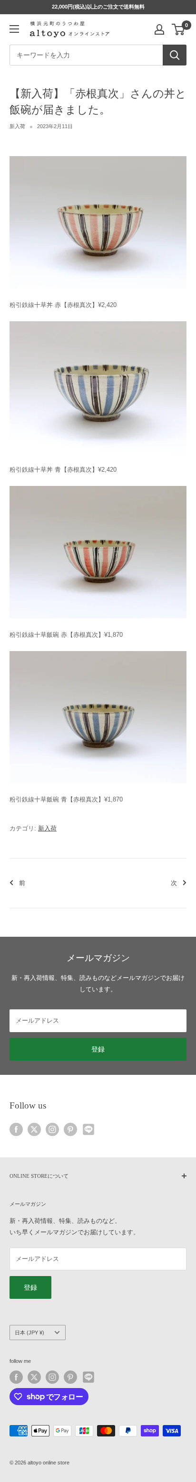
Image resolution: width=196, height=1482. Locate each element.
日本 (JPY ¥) (29, 1332)
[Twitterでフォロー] (34, 1129)
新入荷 (17, 126)
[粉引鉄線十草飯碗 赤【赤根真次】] (98, 485)
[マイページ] (159, 29)
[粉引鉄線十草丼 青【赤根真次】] (98, 320)
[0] (179, 29)
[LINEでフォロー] (88, 1129)
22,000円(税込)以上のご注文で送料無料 (98, 6)
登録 (98, 1049)
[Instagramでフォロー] (52, 1129)
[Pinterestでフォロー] (70, 1129)
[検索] (174, 55)
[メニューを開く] (14, 29)
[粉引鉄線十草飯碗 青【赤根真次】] (98, 650)
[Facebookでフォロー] (16, 1129)
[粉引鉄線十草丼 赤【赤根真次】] (98, 155)
